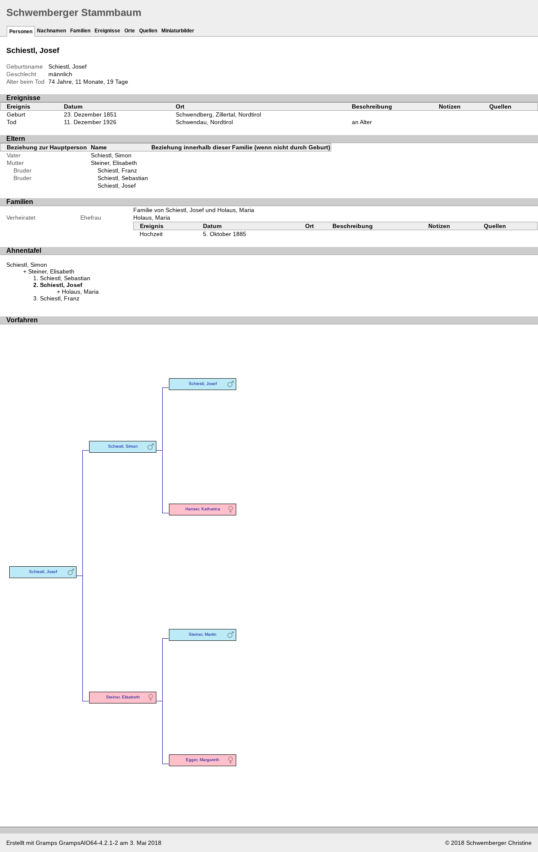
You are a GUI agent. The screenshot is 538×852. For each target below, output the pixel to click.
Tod (11, 122)
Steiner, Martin (202, 634)
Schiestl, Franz (117, 170)
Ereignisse (107, 31)
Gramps (46, 842)
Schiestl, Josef (117, 185)
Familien (80, 31)
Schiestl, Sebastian (123, 178)
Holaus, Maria (151, 217)
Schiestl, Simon (111, 155)
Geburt (16, 114)
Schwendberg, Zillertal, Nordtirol (218, 114)
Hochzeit (151, 234)
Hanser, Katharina (202, 509)
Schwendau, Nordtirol (204, 122)
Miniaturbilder (177, 31)
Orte (129, 31)
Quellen (148, 31)
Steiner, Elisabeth (114, 162)
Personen (20, 32)
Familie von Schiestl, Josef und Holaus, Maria (193, 210)
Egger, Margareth (202, 759)
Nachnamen (51, 31)
